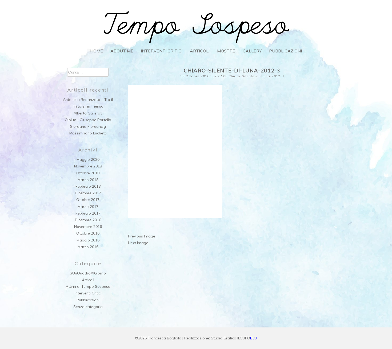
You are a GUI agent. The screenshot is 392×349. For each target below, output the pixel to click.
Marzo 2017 (88, 206)
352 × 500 (218, 76)
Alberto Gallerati (88, 113)
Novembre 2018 (88, 166)
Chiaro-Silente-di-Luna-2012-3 (256, 76)
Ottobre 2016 (87, 233)
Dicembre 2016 (88, 219)
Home (96, 51)
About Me (121, 51)
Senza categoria (88, 306)
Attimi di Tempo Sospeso (88, 286)
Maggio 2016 (88, 240)
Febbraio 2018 (88, 186)
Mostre (226, 51)
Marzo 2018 (88, 179)
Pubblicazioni (285, 51)
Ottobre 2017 (87, 199)
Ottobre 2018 (87, 173)
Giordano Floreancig (88, 126)
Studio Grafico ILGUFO (234, 338)
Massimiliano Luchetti (88, 133)
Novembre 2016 (88, 226)
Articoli (200, 51)
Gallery (252, 51)
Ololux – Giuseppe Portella (88, 119)
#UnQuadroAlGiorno (88, 273)
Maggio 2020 (88, 159)
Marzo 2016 (88, 246)
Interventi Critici (161, 51)
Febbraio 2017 (88, 213)
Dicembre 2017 (88, 193)
